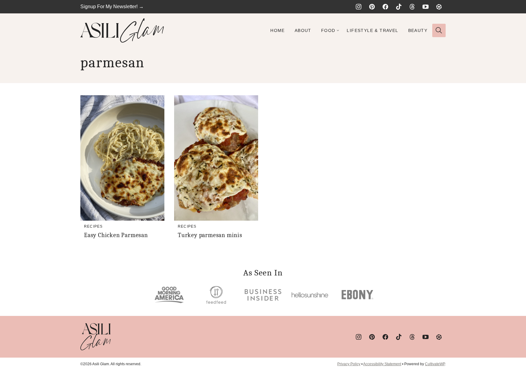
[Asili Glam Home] (122, 30)
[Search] (439, 30)
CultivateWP (435, 364)
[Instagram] (358, 6)
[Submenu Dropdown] (338, 30)
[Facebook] (385, 6)
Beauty (417, 30)
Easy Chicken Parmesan (116, 235)
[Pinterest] (372, 6)
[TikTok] (398, 6)
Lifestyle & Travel (372, 30)
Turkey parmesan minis (210, 235)
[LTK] (439, 6)
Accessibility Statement (382, 364)
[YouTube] (425, 6)
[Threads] (412, 6)
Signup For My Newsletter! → (112, 6)
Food (328, 30)
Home (277, 30)
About (303, 30)
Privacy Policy (348, 364)
